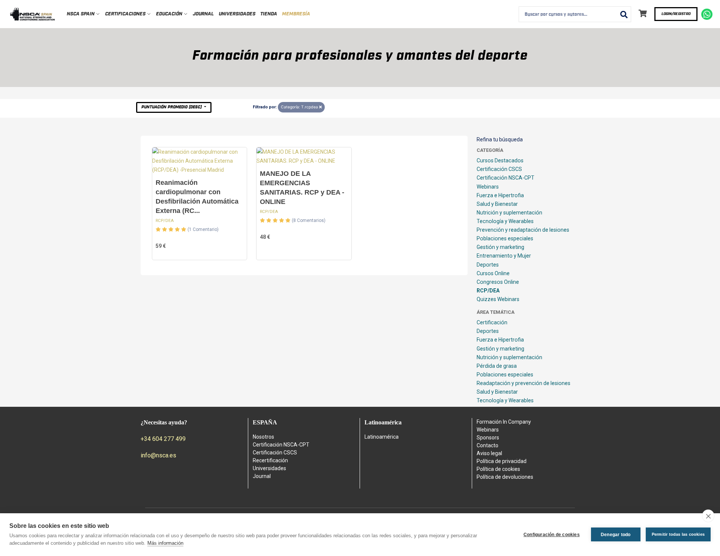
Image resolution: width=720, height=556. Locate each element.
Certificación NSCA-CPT (505, 178)
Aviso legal (489, 453)
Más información (165, 543)
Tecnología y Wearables (505, 221)
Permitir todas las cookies (678, 534)
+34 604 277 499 (163, 438)
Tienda (268, 14)
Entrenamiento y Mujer (504, 256)
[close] (708, 516)
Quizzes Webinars (498, 299)
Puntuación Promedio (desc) (172, 107)
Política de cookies (498, 469)
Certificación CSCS (499, 169)
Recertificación (270, 460)
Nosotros (263, 437)
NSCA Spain (81, 14)
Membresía (296, 14)
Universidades (237, 14)
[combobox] (575, 14)
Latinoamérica (381, 437)
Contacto (487, 445)
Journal (203, 14)
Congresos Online (498, 282)
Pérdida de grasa (497, 366)
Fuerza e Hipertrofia (500, 195)
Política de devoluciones (505, 477)
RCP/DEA (165, 220)
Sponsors (488, 438)
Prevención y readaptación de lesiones (523, 230)
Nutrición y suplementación (509, 213)
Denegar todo (615, 534)
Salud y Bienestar (497, 204)
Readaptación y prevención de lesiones (523, 383)
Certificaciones (126, 14)
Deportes (488, 265)
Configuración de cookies (552, 534)
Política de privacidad (501, 461)
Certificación (492, 322)
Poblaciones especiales (505, 238)
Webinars (488, 187)
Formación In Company (504, 422)
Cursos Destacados (500, 160)
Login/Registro (676, 14)
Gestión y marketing (500, 247)
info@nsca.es (158, 455)
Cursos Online (493, 273)
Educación (169, 14)
